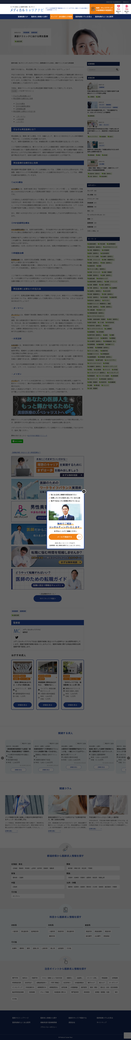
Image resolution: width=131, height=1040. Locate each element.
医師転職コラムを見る (83, 16)
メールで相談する (65, 537)
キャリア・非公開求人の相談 (61, 16)
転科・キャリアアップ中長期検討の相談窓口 (104, 9)
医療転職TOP (23, 16)
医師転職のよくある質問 (104, 16)
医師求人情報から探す (39, 16)
